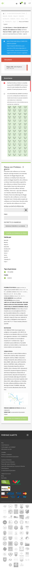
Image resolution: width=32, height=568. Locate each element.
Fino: (6, 214)
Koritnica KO (7, 249)
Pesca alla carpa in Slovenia (8, 464)
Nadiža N (6, 251)
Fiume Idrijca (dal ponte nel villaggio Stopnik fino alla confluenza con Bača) (15, 180)
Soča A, (18, 19)
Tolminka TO (7, 259)
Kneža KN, (21, 16)
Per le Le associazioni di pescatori (10, 456)
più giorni (10, 272)
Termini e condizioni (6, 454)
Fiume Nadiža (7, 186)
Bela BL (6, 242)
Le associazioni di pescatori (8, 470)
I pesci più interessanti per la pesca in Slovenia (13, 466)
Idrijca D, (15, 16)
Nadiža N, (13, 19)
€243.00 (10, 278)
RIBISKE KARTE (9, 435)
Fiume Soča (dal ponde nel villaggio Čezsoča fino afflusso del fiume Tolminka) (14, 188)
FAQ (2, 443)
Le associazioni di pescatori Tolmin (16, 13)
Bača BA (6, 240)
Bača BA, (5, 16)
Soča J (5, 255)
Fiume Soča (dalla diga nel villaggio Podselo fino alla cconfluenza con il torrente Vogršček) (15, 197)
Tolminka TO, (8, 21)
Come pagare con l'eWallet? (8, 447)
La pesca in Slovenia (6, 460)
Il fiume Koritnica (21, 184)
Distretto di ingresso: (12, 222)
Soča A (5, 253)
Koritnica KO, (6, 19)
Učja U (14, 21)
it (29, 3)
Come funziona (5, 445)
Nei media (3, 478)
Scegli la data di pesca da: (14, 206)
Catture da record (5, 473)
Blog (2, 476)
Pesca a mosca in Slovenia (7, 462)
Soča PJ (6, 257)
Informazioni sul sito (6, 449)
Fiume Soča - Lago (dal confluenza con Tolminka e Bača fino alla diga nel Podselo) (15, 193)
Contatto (3, 452)
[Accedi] (16, 3)
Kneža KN (6, 246)
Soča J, (23, 19)
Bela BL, (10, 16)
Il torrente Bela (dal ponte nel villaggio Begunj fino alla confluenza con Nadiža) (15, 176)
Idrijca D (6, 244)
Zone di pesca (5, 468)
